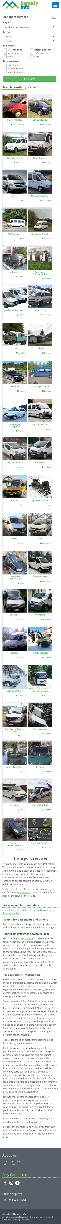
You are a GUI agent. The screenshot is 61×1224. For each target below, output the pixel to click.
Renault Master (40, 157)
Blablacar (8, 924)
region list (26, 938)
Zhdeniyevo (46, 543)
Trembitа (14, 386)
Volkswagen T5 (40, 119)
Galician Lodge (15, 234)
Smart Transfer (14, 119)
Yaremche (21, 277)
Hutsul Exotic (40, 310)
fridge (36, 56)
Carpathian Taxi (40, 805)
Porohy (48, 505)
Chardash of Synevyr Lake (15, 730)
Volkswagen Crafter (40, 386)
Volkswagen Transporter (14, 425)
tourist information (16, 72)
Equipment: (9, 45)
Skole (23, 239)
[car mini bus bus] (30, 41)
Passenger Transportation (40, 273)
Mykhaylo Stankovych (14, 310)
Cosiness (40, 348)
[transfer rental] (30, 36)
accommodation (15, 68)
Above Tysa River (14, 767)
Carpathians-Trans (15, 462)
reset (54, 17)
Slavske (22, 583)
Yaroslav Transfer (40, 843)
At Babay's (15, 272)
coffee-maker (40, 53)
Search (31, 78)
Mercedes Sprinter (40, 196)
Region (6, 22)
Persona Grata (40, 576)
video (10, 56)
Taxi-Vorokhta (40, 729)
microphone (13, 53)
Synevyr (22, 736)
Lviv (23, 201)
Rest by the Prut (40, 424)
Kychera (40, 767)
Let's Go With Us (14, 690)
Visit (40, 538)
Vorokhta (21, 467)
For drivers (24, 892)
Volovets (47, 239)
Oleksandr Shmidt (40, 234)
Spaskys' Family (14, 157)
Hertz (14, 196)
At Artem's (40, 614)
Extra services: (10, 61)
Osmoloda (46, 619)
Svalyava (21, 315)
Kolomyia (47, 162)
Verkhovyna (46, 124)
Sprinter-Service (40, 500)
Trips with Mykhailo (40, 690)
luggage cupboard (42, 49)
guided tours (13, 65)
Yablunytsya (46, 315)
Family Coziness (40, 652)
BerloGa (15, 652)
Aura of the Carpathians (15, 577)
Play (15, 348)
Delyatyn (21, 391)
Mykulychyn (46, 201)
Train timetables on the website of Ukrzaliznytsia (29, 910)
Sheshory (47, 353)
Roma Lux (40, 462)
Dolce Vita (15, 500)
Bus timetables (11, 913)
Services (7, 31)
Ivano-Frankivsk (19, 124)
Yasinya (22, 772)
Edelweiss (14, 614)
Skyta (14, 538)
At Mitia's (14, 805)
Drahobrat (21, 353)
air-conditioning (15, 49)
